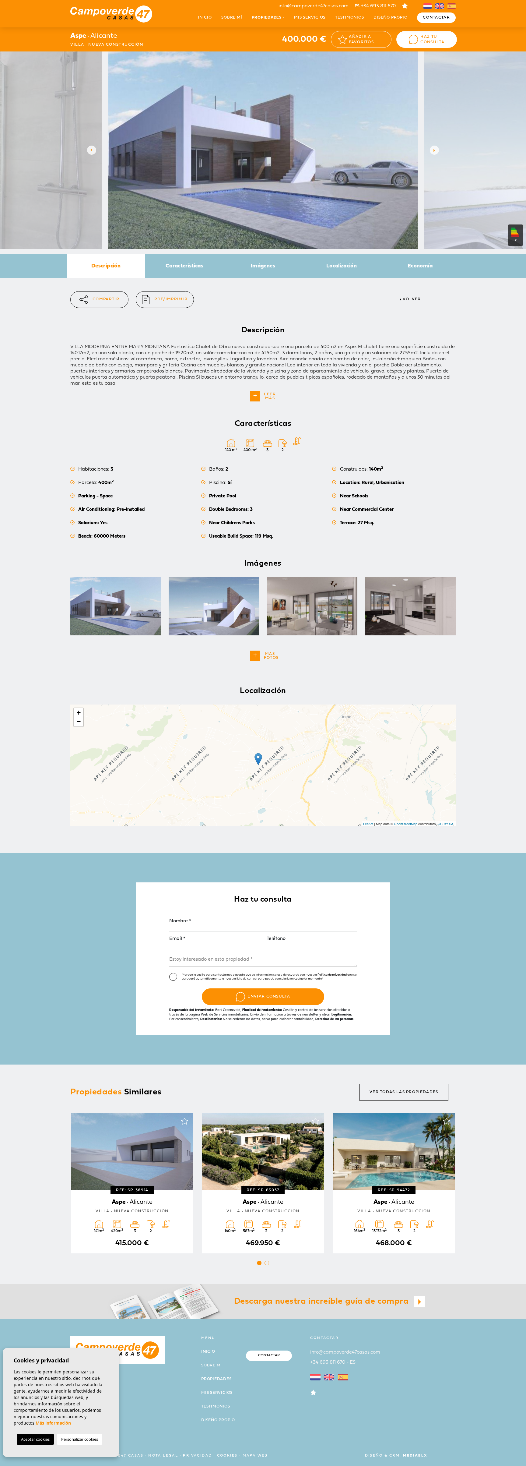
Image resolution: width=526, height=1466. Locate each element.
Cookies (227, 1455)
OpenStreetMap (405, 823)
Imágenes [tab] (263, 266)
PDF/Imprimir (171, 299)
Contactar (436, 17)
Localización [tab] (341, 266)
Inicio (205, 17)
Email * (177, 938)
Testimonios (349, 17)
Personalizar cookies (79, 1439)
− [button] (79, 722)
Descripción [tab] (106, 266)
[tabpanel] (132, 1183)
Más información (53, 1423)
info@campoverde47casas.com (314, 6)
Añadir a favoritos (361, 39)
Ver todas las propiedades (404, 1092)
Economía (420, 266)
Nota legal (163, 1455)
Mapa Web (255, 1455)
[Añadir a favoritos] (184, 1121)
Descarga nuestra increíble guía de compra (322, 1301)
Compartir (106, 299)
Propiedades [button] (267, 17)
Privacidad (197, 1455)
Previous (90, 150)
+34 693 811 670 (375, 6)
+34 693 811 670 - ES (333, 1362)
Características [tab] (184, 266)
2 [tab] (267, 1263)
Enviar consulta (268, 996)
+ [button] (79, 712)
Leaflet (368, 823)
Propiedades (216, 1379)
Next (436, 150)
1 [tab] (259, 1263)
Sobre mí (231, 17)
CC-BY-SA (445, 823)
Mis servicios (309, 17)
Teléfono (276, 938)
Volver (412, 299)
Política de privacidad (332, 975)
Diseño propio (390, 17)
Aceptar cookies (35, 1439)
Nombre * (180, 921)
